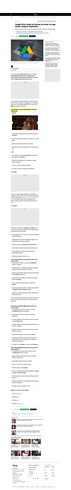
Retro (53, 472)
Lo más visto (14, 417)
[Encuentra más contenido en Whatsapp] (17, 36)
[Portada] (15, 467)
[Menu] (12, 14)
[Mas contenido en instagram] (38, 478)
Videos (53, 466)
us (45, 469)
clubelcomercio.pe (21, 486)
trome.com (38, 486)
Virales (46, 475)
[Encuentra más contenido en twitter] (14, 36)
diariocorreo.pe (43, 486)
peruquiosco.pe (50, 486)
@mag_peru (20, 403)
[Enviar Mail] (11, 68)
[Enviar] (11, 17)
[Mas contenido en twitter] (35, 478)
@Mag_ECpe (19, 393)
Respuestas (47, 466)
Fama (46, 472)
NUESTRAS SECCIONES (48, 465)
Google (19, 413)
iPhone (32, 413)
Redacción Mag (15, 68)
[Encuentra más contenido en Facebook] (12, 36)
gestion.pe (28, 486)
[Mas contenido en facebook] (33, 478)
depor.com (32, 486)
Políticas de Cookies (32, 469)
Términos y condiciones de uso (34, 465)
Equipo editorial (15, 468)
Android (28, 413)
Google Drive (14, 413)
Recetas (53, 475)
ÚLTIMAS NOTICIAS (49, 41)
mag (54, 486)
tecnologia (23, 413)
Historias (46, 478)
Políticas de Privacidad (32, 467)
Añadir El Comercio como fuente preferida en (46, 21)
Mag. (18, 397)
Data (53, 469)
